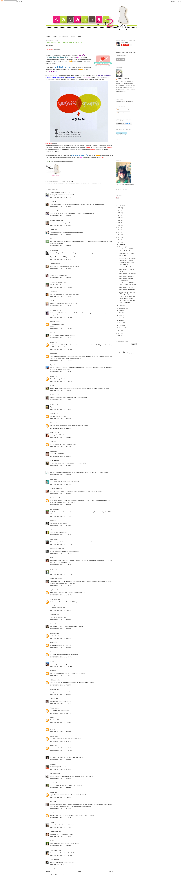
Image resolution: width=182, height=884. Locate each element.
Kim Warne (53, 395)
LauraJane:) (53, 404)
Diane (51, 670)
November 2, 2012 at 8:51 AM (60, 225)
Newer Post (49, 871)
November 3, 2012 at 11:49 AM (61, 666)
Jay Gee (52, 469)
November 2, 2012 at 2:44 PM (60, 437)
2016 (119, 232)
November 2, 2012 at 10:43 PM (61, 565)
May (120, 318)
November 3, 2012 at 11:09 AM (61, 657)
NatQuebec (53, 633)
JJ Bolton (52, 250)
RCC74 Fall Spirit (123, 256)
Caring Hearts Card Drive (59, 183)
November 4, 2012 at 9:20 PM (60, 808)
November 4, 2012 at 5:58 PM (60, 788)
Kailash (52, 291)
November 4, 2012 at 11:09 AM (61, 750)
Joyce (51, 520)
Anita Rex (52, 301)
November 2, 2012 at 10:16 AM (61, 287)
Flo (51, 652)
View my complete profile (124, 93)
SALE (79, 36)
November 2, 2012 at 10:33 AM (61, 296)
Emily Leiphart (54, 773)
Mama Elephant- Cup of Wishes (127, 273)
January (121, 327)
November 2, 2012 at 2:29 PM (60, 428)
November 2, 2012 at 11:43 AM (61, 328)
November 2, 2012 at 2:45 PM (60, 446)
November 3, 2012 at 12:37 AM (61, 585)
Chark (51, 451)
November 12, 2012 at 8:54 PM (61, 864)
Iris (50, 661)
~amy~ (52, 201)
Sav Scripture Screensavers (60, 36)
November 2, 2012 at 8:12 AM (60, 197)
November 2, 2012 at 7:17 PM (60, 516)
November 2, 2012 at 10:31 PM (61, 553)
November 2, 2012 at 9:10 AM (60, 259)
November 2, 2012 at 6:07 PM (60, 484)
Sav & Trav (53, 859)
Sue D (51, 441)
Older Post (110, 871)
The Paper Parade (55, 488)
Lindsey (52, 539)
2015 (119, 235)
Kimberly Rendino (54, 624)
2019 (119, 225)
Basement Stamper (55, 220)
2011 (119, 331)
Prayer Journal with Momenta (127, 267)
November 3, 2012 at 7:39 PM (60, 685)
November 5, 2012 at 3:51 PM (60, 846)
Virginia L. (52, 365)
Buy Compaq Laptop (130, 353)
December (122, 244)
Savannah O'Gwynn (123, 78)
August (121, 310)
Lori (51, 273)
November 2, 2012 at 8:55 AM (60, 246)
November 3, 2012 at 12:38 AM (61, 595)
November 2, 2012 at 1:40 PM (60, 400)
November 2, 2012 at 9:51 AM (60, 278)
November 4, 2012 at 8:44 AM (60, 741)
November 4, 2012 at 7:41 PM (60, 797)
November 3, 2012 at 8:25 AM (60, 629)
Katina (51, 479)
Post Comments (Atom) (59, 875)
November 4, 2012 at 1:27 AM (60, 713)
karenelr (52, 813)
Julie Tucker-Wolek (55, 211)
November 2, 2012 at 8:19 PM (60, 525)
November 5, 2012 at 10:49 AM (61, 836)
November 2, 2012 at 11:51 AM (61, 349)
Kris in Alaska (53, 599)
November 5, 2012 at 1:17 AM (60, 827)
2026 (119, 208)
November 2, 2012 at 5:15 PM (60, 465)
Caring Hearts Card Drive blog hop (79, 183)
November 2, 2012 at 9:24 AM (60, 268)
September (122, 308)
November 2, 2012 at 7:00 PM (60, 505)
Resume (73, 36)
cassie (51, 727)
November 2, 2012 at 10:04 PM (61, 535)
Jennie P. (52, 569)
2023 (119, 215)
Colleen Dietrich (54, 850)
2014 (119, 237)
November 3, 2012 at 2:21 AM (60, 610)
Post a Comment (50, 869)
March (121, 323)
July (120, 313)
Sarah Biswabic (54, 831)
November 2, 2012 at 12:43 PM (61, 381)
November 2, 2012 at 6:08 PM (60, 493)
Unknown (52, 342)
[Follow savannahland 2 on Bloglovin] (124, 124)
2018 (119, 227)
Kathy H (52, 736)
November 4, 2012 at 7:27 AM (60, 722)
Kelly (51, 239)
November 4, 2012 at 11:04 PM (61, 818)
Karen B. (52, 229)
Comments (121, 113)
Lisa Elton (52, 841)
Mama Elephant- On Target (126, 276)
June (120, 315)
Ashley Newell (54, 530)
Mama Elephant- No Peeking (126, 287)
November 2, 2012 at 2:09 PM (60, 418)
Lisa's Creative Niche (55, 548)
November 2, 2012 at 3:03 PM (60, 456)
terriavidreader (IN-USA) (56, 282)
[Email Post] (72, 181)
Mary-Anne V (53, 498)
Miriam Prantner (54, 333)
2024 (119, 212)
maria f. (52, 783)
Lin (50, 385)
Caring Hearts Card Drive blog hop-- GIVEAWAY (64, 43)
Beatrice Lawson (54, 578)
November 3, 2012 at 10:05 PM (61, 704)
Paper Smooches (96, 183)
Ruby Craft (53, 509)
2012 (119, 242)
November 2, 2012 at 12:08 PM (61, 360)
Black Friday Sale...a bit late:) (127, 253)
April (120, 320)
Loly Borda (53, 590)
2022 (119, 217)
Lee (51, 717)
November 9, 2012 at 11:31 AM (61, 855)
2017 (119, 230)
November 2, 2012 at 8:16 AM (60, 206)
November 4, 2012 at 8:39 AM (60, 732)
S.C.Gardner (53, 680)
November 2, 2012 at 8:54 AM (60, 234)
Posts (120, 109)
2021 (119, 220)
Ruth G (52, 801)
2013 (119, 240)
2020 (119, 222)
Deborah (52, 792)
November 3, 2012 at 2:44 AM (60, 619)
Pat (51, 822)
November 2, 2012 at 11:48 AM (61, 338)
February (121, 325)
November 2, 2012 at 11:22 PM (61, 574)
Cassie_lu (52, 698)
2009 (119, 336)
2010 (119, 333)
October (121, 305)
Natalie (52, 558)
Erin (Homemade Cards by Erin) (58, 192)
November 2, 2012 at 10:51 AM (61, 306)
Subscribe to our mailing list (126, 52)
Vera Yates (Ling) (54, 310)
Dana (51, 764)
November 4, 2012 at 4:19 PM (60, 769)
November (122, 247)
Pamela (52, 353)
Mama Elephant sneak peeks (127, 289)
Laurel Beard (53, 460)
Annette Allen (53, 263)
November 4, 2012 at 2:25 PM (60, 760)
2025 (119, 210)
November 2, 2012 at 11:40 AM (61, 317)
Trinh (51, 755)
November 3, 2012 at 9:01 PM (60, 694)
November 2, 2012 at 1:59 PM (60, 409)
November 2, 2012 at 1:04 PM (60, 390)
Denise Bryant (54, 321)
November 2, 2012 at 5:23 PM (60, 475)
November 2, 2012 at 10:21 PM (61, 544)
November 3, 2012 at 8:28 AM (60, 638)
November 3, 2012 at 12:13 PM (61, 675)
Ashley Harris (53, 432)
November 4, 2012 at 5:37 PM (60, 778)
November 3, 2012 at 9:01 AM (60, 647)
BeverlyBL (52, 413)
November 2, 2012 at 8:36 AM (60, 216)
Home (48, 36)
